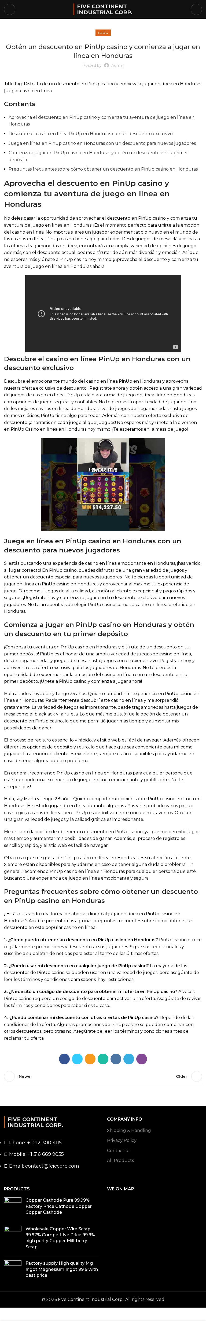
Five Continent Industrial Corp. (105, 9)
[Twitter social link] (77, 1059)
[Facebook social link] (64, 1059)
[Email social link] (90, 1059)
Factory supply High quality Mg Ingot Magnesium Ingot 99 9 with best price (61, 1269)
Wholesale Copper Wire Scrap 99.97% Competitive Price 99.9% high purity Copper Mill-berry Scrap (60, 1237)
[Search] (196, 9)
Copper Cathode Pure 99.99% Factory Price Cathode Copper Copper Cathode (58, 1206)
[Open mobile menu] (9, 9)
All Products (120, 1160)
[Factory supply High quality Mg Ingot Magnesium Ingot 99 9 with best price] (12, 1270)
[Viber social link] (141, 1059)
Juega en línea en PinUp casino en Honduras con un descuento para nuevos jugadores (102, 143)
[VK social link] (116, 1059)
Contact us (118, 1150)
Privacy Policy (122, 1140)
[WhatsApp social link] (103, 1059)
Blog (103, 33)
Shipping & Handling (129, 1130)
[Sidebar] (6, 1314)
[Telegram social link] (128, 1059)
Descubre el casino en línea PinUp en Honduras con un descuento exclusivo (91, 133)
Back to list (103, 1076)
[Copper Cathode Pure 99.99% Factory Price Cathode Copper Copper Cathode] (12, 1207)
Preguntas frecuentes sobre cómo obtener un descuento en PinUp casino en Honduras (103, 169)
